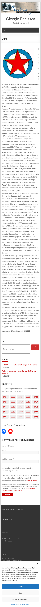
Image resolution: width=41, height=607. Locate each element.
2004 (20, 417)
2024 (20, 397)
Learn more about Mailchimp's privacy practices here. (19, 489)
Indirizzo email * (8, 459)
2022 (36, 397)
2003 (28, 417)
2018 (28, 402)
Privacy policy (7, 519)
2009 (20, 412)
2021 (5, 402)
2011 (5, 412)
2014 (20, 407)
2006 (5, 417)
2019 (20, 402)
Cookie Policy (15, 604)
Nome (4, 450)
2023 (28, 397)
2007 (36, 412)
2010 (13, 412)
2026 (5, 397)
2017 (36, 402)
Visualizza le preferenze (20, 599)
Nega (21, 593)
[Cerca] (35, 347)
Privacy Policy (24, 604)
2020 (13, 402)
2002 (36, 417)
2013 (28, 407)
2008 (28, 412)
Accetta (20, 587)
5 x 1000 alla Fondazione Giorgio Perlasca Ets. (19, 365)
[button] (37, 563)
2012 (36, 407)
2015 (13, 407)
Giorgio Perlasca (20, 18)
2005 (13, 417)
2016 (5, 407)
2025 (13, 397)
